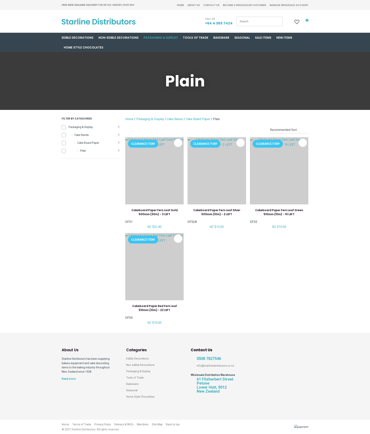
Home (180, 5)
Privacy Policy (102, 424)
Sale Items (263, 38)
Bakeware (221, 38)
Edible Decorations (77, 38)
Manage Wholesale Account (289, 5)
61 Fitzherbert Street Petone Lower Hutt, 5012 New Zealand (215, 385)
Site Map (157, 424)
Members (143, 424)
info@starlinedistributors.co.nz (215, 365)
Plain (216, 119)
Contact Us (211, 5)
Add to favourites (178, 143)
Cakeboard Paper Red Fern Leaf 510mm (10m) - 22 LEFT (154, 308)
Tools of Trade (195, 38)
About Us (194, 5)
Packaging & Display (161, 38)
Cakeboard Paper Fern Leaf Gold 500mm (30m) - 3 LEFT (154, 212)
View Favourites (296, 21)
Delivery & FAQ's (124, 424)
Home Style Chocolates (83, 47)
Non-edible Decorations (140, 364)
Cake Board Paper (198, 119)
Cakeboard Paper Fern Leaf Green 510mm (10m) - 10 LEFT (279, 212)
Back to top (173, 424)
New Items (284, 38)
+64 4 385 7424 (219, 23)
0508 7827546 (209, 359)
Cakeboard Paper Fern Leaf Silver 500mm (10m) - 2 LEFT (216, 212)
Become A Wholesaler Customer (244, 5)
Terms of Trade (81, 424)
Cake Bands (175, 119)
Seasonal (242, 38)
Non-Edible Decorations (118, 38)
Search (278, 21)
